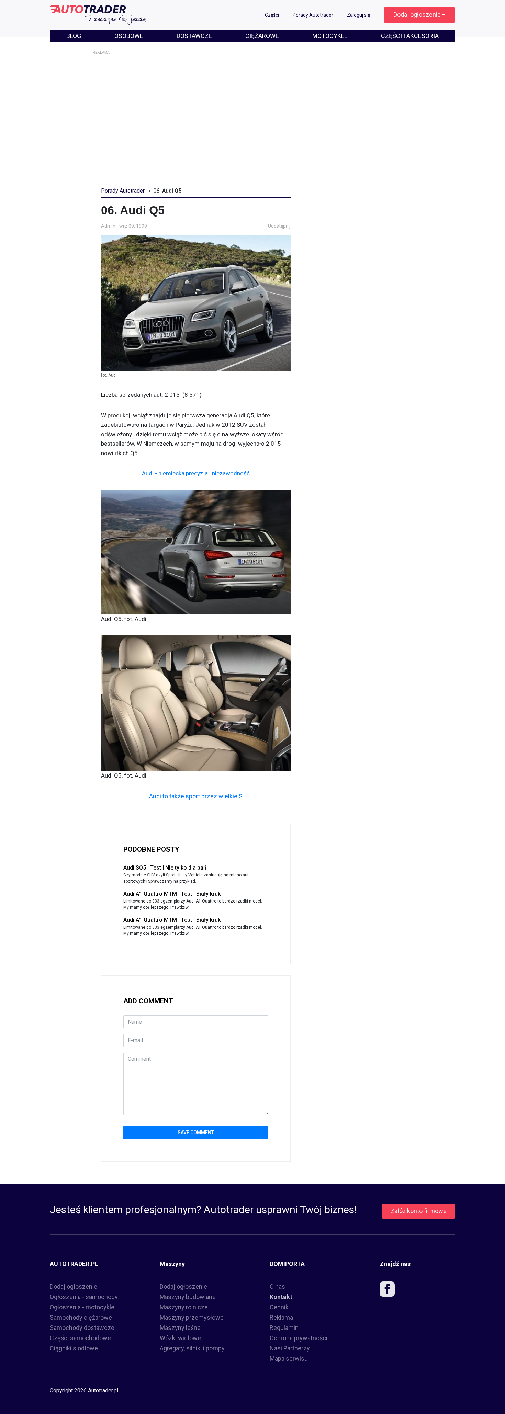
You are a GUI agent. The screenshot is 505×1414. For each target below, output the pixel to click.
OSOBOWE (128, 35)
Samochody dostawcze (82, 1327)
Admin (108, 226)
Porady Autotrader (313, 15)
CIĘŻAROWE (262, 35)
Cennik (279, 1307)
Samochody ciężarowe (81, 1317)
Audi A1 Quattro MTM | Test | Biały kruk (172, 893)
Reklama (281, 1317)
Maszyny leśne (180, 1327)
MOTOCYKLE (330, 35)
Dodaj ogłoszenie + (419, 14)
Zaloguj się (359, 15)
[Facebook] (387, 1290)
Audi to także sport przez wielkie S (196, 796)
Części (272, 15)
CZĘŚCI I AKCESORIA (410, 35)
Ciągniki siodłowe (74, 1348)
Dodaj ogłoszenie (73, 1286)
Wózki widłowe (180, 1338)
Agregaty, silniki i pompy (192, 1348)
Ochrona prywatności (298, 1338)
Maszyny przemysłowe (192, 1317)
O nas (277, 1286)
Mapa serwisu (289, 1358)
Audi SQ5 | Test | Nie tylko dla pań (164, 867)
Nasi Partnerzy (290, 1348)
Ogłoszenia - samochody (84, 1296)
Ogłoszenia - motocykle (82, 1307)
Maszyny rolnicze (184, 1307)
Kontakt (281, 1296)
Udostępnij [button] (279, 226)
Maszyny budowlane (188, 1296)
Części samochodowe (80, 1338)
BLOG (73, 35)
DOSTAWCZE (194, 35)
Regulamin (284, 1327)
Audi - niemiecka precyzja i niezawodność (196, 473)
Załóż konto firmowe (419, 1211)
